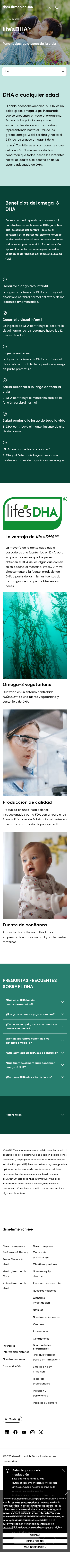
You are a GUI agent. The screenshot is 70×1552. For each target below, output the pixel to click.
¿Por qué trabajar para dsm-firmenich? (46, 1357)
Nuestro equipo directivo (42, 1274)
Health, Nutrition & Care (14, 1274)
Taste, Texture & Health (13, 1262)
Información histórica (16, 1352)
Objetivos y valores (45, 1264)
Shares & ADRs (12, 1366)
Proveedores (41, 1331)
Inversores (9, 1345)
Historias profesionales (41, 1381)
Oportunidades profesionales (42, 1347)
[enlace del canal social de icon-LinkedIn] (7, 1432)
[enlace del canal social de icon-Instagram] (32, 1432)
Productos (13, 18)
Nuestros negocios (44, 1290)
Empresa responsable (46, 1283)
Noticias (38, 1310)
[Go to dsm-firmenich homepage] (18, 6)
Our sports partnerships (41, 1254)
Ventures (38, 1324)
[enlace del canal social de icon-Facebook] (15, 1432)
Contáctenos (41, 1338)
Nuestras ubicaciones (46, 1317)
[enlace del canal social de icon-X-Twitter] (41, 1432)
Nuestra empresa (43, 1246)
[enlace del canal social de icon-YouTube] (24, 1432)
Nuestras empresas (14, 1246)
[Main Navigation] (65, 7)
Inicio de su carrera (45, 1403)
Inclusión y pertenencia (40, 1393)
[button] (57, 7)
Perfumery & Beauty (15, 1252)
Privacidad (13, 1523)
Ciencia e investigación (41, 1300)
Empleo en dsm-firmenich (43, 1369)
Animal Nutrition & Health (14, 1286)
